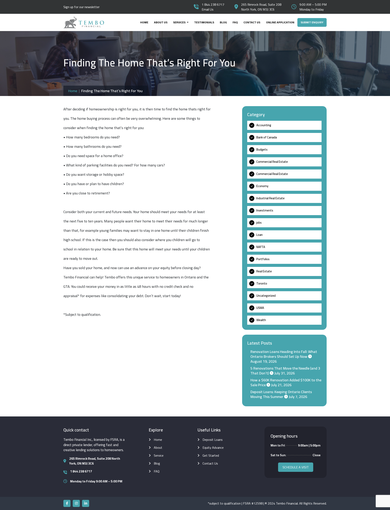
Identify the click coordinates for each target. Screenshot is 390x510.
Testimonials (204, 22)
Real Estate (264, 271)
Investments (264, 210)
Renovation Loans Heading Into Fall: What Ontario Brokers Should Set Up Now (283, 354)
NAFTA (260, 247)
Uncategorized (266, 296)
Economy (262, 186)
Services (179, 22)
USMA (260, 308)
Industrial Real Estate (270, 198)
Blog (223, 22)
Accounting (263, 125)
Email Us (207, 9)
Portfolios (263, 259)
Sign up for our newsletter (81, 7)
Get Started (211, 455)
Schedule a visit (296, 467)
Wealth (261, 320)
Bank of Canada (266, 137)
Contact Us (252, 22)
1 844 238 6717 (213, 4)
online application (280, 22)
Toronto (261, 283)
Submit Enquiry (312, 22)
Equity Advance (213, 447)
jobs (259, 222)
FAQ (235, 22)
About (158, 447)
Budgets (262, 149)
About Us (160, 22)
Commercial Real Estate (272, 162)
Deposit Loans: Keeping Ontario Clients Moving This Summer (281, 394)
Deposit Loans (213, 440)
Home (144, 22)
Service (159, 455)
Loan (259, 235)
